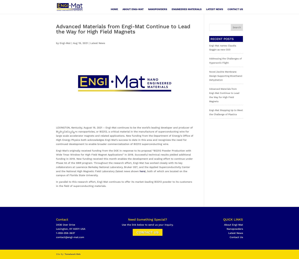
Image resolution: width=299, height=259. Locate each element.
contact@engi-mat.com (70, 237)
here (142, 171)
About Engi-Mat (133, 9)
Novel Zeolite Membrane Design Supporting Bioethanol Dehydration (225, 75)
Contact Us (235, 9)
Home (114, 9)
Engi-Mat (65, 43)
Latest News (214, 9)
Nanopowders (157, 9)
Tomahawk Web (73, 254)
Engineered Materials (187, 9)
